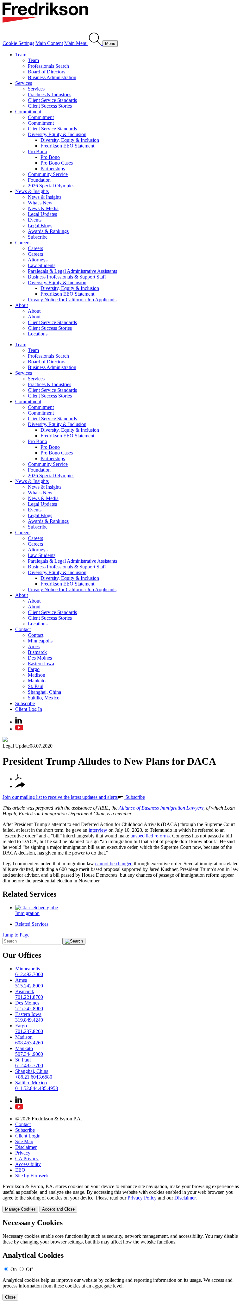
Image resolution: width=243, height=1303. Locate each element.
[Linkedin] (18, 721)
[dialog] (121, 1198)
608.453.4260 (29, 1042)
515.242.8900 (29, 985)
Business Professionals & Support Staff (67, 276)
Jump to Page (16, 934)
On (13, 1269)
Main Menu (76, 43)
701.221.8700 (29, 997)
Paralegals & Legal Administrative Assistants (72, 271)
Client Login (27, 1135)
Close (10, 1297)
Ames (34, 646)
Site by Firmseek (32, 1175)
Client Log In (28, 709)
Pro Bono (37, 151)
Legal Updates (42, 214)
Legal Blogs (40, 225)
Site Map (24, 1141)
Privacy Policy (142, 1197)
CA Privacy (27, 1158)
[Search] (96, 43)
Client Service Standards (52, 100)
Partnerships (52, 168)
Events (34, 219)
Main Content (49, 43)
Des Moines (40, 658)
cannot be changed (114, 863)
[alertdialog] (121, 1259)
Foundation (39, 180)
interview (98, 830)
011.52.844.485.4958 (36, 1088)
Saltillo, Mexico (43, 697)
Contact (23, 629)
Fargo (34, 669)
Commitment (28, 111)
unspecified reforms (150, 835)
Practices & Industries (49, 94)
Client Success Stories (50, 106)
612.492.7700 (29, 1065)
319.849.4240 (29, 1020)
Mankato (37, 680)
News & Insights (32, 191)
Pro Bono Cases (56, 163)
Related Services (29, 894)
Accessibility (28, 1164)
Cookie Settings (18, 43)
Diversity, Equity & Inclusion (57, 134)
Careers (22, 242)
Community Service (48, 174)
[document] (121, 1259)
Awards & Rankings (48, 231)
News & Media (43, 208)
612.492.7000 (29, 974)
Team (20, 54)
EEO (20, 1170)
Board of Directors (46, 71)
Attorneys (37, 259)
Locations (37, 333)
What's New (40, 202)
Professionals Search (48, 66)
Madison (36, 675)
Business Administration (52, 77)
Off (29, 1269)
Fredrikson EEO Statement (67, 145)
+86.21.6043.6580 (33, 1077)
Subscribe (37, 237)
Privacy (22, 1153)
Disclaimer (26, 1147)
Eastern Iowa (41, 663)
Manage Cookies (20, 1209)
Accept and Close (58, 1209)
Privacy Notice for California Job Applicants (72, 299)
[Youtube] (19, 728)
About (21, 305)
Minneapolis (40, 640)
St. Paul (35, 686)
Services (23, 83)
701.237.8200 (29, 1031)
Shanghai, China (44, 692)
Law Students (41, 265)
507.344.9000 (29, 1054)
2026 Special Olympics (51, 185)
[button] (20, 786)
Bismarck (37, 652)
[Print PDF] (18, 778)
